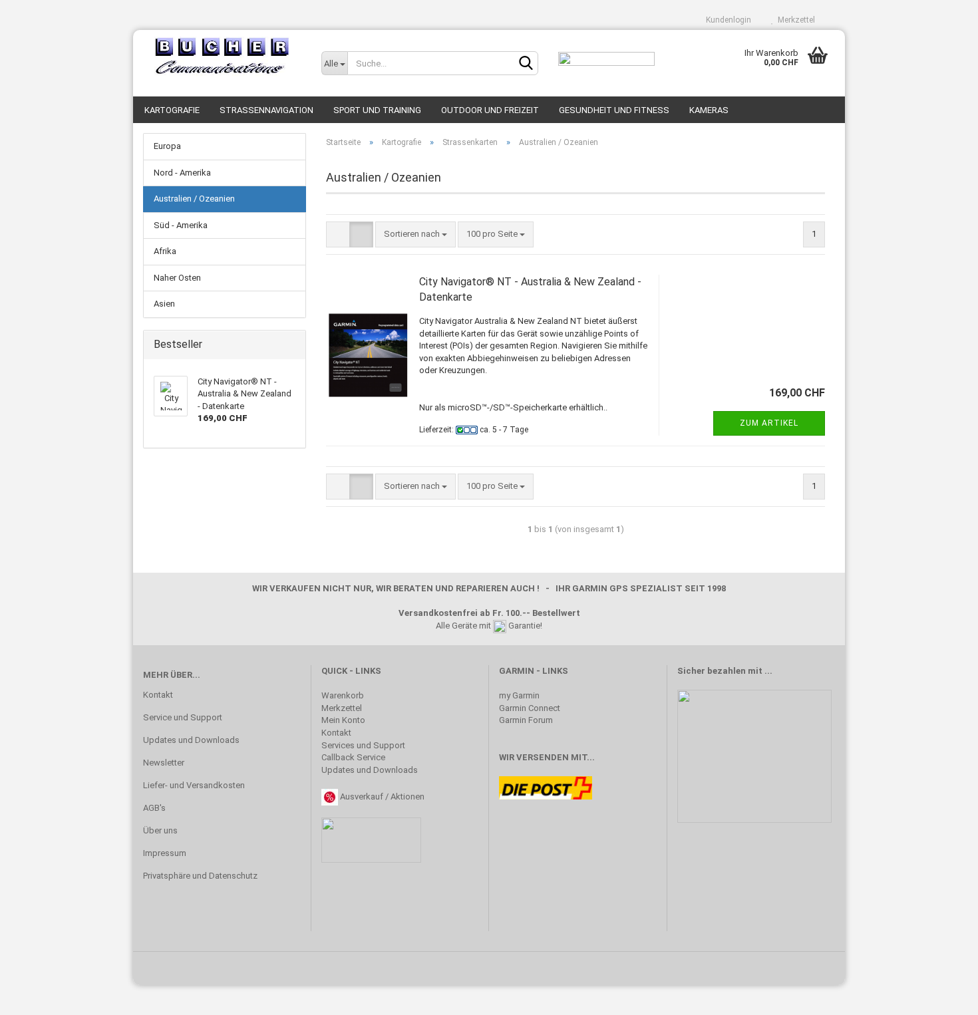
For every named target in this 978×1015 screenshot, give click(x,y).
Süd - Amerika (181, 225)
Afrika (165, 251)
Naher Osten (177, 278)
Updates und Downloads (191, 740)
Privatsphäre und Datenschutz (200, 876)
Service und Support (182, 717)
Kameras (709, 110)
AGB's (154, 808)
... (768, 671)
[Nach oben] (941, 995)
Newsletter (163, 763)
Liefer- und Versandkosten (194, 785)
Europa (167, 146)
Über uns (160, 830)
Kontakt (158, 695)
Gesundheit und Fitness (614, 110)
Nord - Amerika (182, 173)
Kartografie (172, 110)
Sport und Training (377, 110)
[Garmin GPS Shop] (222, 56)
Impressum (164, 853)
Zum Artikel (769, 423)
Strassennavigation (266, 110)
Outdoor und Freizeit (490, 110)
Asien (164, 304)
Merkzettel (794, 20)
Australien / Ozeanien (194, 199)
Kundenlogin (726, 20)
